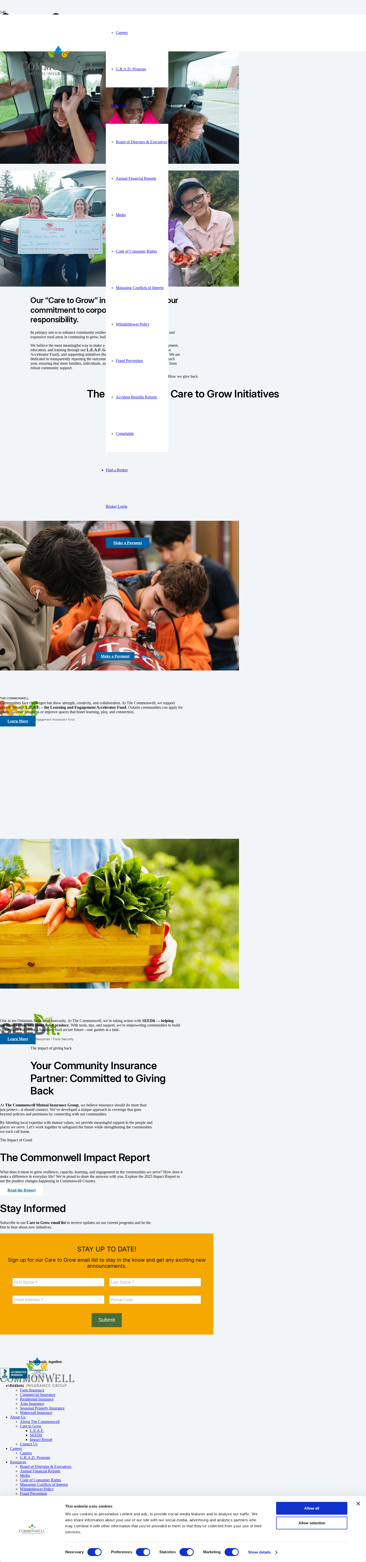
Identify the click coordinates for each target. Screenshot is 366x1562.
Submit (106, 1320)
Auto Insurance (32, 1403)
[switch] (143, 1552)
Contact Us (29, 1444)
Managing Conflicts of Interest (44, 1484)
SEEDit (36, 1435)
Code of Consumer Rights (40, 1480)
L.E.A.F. (37, 1430)
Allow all (311, 1508)
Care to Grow (31, 1426)
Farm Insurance (32, 1390)
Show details (259, 1552)
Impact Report (41, 1439)
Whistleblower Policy (37, 1489)
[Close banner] (358, 1503)
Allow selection (312, 1523)
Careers (16, 1448)
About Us (17, 1417)
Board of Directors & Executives (45, 1466)
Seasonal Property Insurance (42, 1408)
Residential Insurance (37, 1399)
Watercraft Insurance (36, 1412)
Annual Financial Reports (40, 1471)
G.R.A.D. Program (35, 1457)
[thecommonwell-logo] (58, 96)
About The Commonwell (40, 1421)
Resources (18, 1462)
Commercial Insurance (37, 1394)
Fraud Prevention (33, 1493)
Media (25, 1475)
